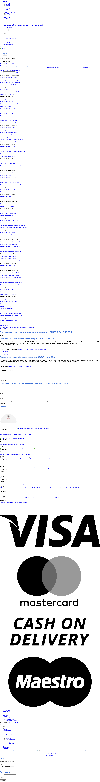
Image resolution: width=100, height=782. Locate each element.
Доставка (5, 18)
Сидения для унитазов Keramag (8, 258)
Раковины (7, 4)
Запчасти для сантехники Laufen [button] (8, 230)
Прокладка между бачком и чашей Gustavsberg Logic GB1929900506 (17, 484)
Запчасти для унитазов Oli (6, 289)
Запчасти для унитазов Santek (7, 189)
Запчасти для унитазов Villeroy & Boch (9, 220)
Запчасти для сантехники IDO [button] (7, 96)
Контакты (5, 21)
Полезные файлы (7, 717)
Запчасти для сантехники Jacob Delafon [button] (10, 270)
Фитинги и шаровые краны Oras (8, 213)
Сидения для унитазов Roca (7, 68)
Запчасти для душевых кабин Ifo (8, 122)
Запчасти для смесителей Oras (7, 210)
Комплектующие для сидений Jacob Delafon (11, 284)
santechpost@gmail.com (53, 67)
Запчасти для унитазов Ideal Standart (9, 244)
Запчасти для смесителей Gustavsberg (9, 77)
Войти (12, 766)
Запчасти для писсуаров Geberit (8, 141)
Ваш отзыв (3, 393)
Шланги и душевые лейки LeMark (8, 320)
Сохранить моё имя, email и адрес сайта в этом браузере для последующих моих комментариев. (26, 401)
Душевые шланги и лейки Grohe (8, 308)
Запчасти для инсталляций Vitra (8, 177)
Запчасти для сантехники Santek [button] (8, 187)
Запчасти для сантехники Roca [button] (7, 58)
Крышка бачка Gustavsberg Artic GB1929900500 (12, 444)
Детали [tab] (5, 352)
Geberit (15, 328)
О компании (6, 19)
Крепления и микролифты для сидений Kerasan (12, 165)
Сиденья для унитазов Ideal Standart (9, 249)
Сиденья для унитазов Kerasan (7, 163)
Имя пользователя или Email (7, 761)
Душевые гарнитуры (10, 12)
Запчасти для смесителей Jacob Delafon (10, 272)
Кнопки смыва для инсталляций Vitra (9, 182)
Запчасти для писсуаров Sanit (7, 156)
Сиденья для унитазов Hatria (7, 268)
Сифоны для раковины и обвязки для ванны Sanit (12, 151)
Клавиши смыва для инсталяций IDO (9, 103)
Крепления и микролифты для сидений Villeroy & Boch (13, 227)
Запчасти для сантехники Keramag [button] (8, 253)
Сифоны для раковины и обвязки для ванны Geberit (13, 139)
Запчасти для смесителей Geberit (8, 132)
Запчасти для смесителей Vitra (7, 172)
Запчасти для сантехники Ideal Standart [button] (10, 239)
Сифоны (7, 14)
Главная (5, 1)
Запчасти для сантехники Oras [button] (7, 208)
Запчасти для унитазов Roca (7, 63)
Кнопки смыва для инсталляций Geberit (10, 137)
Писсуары (7, 8)
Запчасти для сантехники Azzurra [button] (8, 201)
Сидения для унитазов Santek (7, 191)
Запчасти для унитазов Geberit (7, 127)
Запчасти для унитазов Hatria (7, 265)
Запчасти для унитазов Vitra (7, 175)
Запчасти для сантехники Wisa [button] (7, 87)
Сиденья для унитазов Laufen (7, 234)
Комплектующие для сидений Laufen (9, 237)
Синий (10, 373)
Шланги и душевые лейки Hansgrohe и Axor (11, 315)
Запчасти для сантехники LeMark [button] (8, 318)
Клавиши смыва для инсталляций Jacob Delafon (12, 282)
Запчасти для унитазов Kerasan (8, 160)
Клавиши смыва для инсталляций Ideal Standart (12, 251)
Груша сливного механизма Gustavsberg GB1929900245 (14, 464)
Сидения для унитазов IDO (6, 106)
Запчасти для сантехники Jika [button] (7, 194)
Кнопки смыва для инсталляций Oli (9, 294)
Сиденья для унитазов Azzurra (7, 206)
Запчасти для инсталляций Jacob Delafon (10, 277)
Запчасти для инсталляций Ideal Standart (10, 246)
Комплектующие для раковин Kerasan (9, 168)
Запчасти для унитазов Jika (7, 196)
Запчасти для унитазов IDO (7, 99)
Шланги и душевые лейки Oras (8, 215)
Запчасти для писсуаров (6, 322)
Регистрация (3, 780)
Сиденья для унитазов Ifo (6, 118)
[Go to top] (0, 724)
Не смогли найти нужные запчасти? (23, 25)
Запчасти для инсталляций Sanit (8, 146)
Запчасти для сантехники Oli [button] (7, 287)
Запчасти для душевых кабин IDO (8, 108)
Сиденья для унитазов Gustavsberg (8, 84)
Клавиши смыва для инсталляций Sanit (10, 149)
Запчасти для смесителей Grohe (8, 299)
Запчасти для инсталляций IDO (8, 101)
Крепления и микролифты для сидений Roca (11, 70)
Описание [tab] (5, 351)
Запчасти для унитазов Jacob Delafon (9, 275)
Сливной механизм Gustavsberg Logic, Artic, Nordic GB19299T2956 (16, 454)
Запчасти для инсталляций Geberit (8, 130)
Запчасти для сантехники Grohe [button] (8, 296)
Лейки (7, 13)
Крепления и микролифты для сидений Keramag (12, 260)
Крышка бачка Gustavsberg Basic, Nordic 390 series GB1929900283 (16, 474)
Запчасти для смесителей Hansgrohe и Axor (11, 313)
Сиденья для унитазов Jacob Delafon (9, 280)
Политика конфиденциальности (11, 720)
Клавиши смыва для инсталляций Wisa (10, 91)
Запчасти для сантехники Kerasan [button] (8, 158)
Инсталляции (8, 6)
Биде (6, 9)
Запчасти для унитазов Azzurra (7, 203)
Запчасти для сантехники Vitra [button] (7, 170)
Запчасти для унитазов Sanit (7, 153)
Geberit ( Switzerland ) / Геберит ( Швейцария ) (19, 366)
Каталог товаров (7, 3)
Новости (5, 716)
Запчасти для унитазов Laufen (7, 232)
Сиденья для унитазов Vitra (7, 180)
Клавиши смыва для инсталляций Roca (10, 72)
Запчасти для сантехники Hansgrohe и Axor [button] (11, 310)
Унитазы (7, 5)
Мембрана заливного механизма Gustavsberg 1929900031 (14, 502)
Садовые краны (4, 325)
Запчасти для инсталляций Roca (8, 65)
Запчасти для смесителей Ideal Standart (10, 241)
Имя (1, 396)
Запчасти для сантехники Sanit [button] (7, 144)
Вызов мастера (6, 17)
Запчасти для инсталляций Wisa (8, 89)
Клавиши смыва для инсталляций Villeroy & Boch (12, 225)
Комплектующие (9, 15)
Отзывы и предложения (9, 719)
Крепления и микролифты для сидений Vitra (11, 184)
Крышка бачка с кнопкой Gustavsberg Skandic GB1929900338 (15, 434)
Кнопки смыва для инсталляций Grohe (9, 303)
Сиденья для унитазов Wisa (7, 94)
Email (1, 398)
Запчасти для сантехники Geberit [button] (8, 125)
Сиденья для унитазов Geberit (7, 134)
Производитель (9, 328)
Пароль (2, 764)
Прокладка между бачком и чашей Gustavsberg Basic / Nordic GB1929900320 (19, 493)
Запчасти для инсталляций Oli (7, 291)
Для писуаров (24, 349)
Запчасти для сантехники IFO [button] (7, 110)
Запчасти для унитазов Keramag (8, 256)
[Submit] (3, 728)
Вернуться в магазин (10, 38)
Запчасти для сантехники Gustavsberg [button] (9, 75)
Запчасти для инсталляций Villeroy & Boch (10, 222)
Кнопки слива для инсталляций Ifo (8, 120)
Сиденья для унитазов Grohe (7, 306)
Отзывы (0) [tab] (5, 354)
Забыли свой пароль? (5, 769)
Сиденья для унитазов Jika (6, 199)
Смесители (8, 10)
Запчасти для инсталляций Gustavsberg (10, 82)
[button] (7, 27)
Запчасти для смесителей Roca (7, 60)
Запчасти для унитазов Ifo (6, 113)
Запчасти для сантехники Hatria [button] (8, 263)
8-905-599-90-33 (86, 67)
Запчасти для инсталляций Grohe (8, 301)
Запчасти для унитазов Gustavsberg (9, 80)
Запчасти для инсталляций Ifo (7, 115)
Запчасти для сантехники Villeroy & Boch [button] (10, 218)
